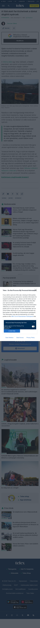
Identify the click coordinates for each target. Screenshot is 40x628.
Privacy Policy (31, 337)
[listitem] (19, 323)
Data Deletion (9, 337)
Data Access (20, 337)
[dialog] (20, 314)
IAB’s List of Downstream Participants (22, 316)
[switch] (33, 326)
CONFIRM (11, 331)
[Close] (36, 290)
